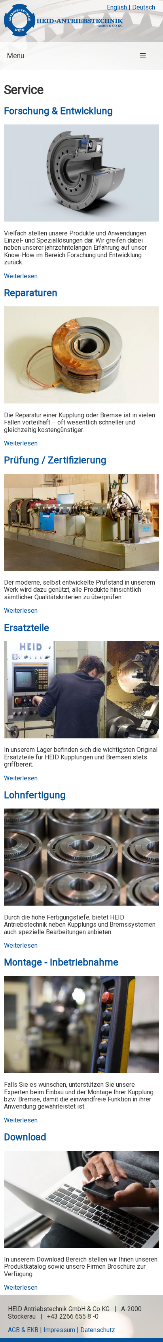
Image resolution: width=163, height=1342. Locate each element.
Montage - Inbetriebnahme (61, 962)
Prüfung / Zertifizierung (55, 460)
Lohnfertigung (35, 795)
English (117, 7)
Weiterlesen (21, 276)
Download (25, 1137)
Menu (16, 56)
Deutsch (143, 7)
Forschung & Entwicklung (58, 111)
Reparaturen (30, 292)
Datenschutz (97, 1330)
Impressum (59, 1330)
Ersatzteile (26, 627)
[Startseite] (63, 21)
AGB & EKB (23, 1330)
